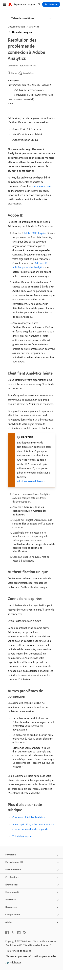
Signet (14, 73)
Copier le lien (28, 73)
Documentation (16, 26)
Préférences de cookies (18, 950)
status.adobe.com (41, 186)
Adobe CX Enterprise (35, 233)
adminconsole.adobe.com (31, 481)
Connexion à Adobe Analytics (28, 817)
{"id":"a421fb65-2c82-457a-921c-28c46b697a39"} (30, 84)
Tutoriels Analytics (22, 836)
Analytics (34, 26)
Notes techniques (22, 32)
